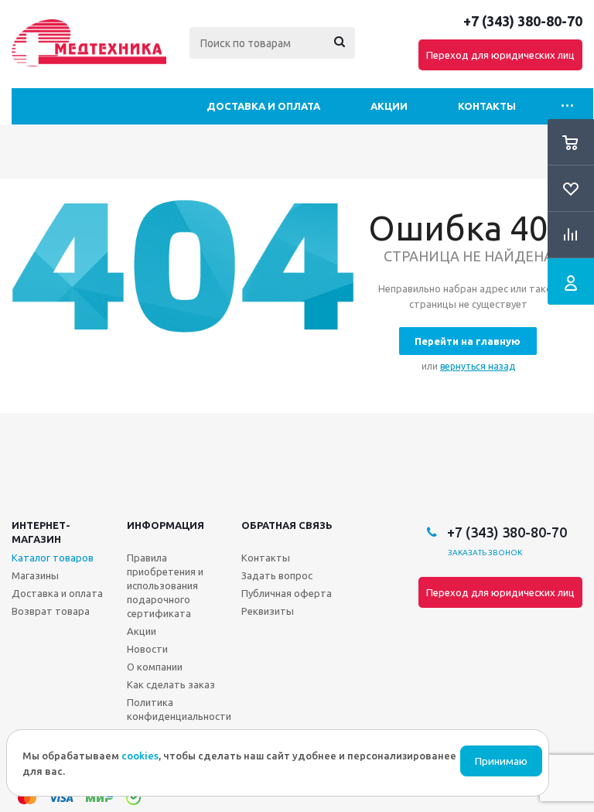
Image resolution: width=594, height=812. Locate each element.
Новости (147, 648)
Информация (165, 525)
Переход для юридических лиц (500, 54)
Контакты (487, 106)
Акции (389, 106)
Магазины (35, 575)
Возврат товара (51, 611)
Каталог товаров (53, 557)
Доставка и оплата (263, 106)
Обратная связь (287, 525)
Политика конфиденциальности (179, 709)
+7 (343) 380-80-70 (522, 21)
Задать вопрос (276, 575)
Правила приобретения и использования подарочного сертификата (165, 585)
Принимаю (501, 761)
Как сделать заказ (171, 684)
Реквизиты (267, 611)
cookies (140, 755)
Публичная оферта (286, 593)
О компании (155, 666)
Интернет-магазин (41, 532)
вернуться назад (477, 366)
